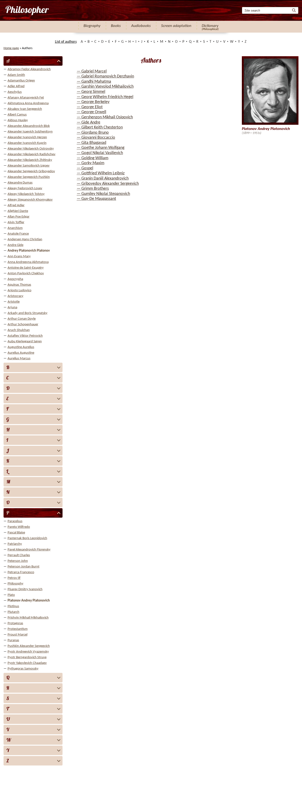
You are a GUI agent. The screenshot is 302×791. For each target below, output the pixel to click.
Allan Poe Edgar (18, 217)
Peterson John (18, 561)
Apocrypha (15, 279)
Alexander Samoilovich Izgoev (29, 166)
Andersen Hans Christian (25, 239)
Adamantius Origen (21, 80)
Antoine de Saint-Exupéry (26, 268)
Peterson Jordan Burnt (23, 566)
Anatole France (18, 234)
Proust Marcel (17, 634)
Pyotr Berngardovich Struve (27, 657)
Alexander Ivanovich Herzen (27, 137)
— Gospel (85, 168)
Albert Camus (17, 114)
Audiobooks (141, 26)
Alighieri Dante (18, 211)
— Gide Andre (88, 122)
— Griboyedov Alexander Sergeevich (108, 183)
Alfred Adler (16, 205)
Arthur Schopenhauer (23, 324)
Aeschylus (15, 92)
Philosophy (15, 583)
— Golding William (92, 158)
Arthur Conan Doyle (22, 319)
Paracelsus (15, 521)
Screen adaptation (176, 26)
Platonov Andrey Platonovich (29, 600)
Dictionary (210, 26)
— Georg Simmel (91, 92)
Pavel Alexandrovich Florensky (29, 549)
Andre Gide (15, 245)
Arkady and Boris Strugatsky (27, 313)
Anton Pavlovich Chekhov (26, 273)
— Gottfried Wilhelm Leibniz (101, 173)
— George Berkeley (93, 102)
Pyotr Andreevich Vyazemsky (28, 651)
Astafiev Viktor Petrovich (25, 336)
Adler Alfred (16, 86)
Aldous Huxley (18, 120)
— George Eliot (90, 107)
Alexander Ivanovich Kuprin (27, 143)
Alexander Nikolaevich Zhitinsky (30, 160)
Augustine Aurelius (21, 347)
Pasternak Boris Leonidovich (27, 538)
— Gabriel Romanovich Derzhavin (105, 76)
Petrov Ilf (14, 578)
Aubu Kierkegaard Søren (25, 341)
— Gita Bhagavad (91, 143)
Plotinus (13, 606)
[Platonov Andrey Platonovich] (27, 10)
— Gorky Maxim (90, 163)
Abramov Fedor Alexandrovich (29, 69)
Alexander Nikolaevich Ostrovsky (31, 148)
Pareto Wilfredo (19, 527)
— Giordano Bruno (93, 132)
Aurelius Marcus (19, 358)
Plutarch (13, 612)
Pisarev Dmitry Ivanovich (25, 589)
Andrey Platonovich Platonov (29, 251)
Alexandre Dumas (20, 183)
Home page (11, 48)
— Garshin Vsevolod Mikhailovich (105, 86)
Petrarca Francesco (21, 572)
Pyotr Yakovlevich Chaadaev (27, 663)
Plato (11, 595)
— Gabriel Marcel (92, 71)
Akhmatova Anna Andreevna (28, 103)
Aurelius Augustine (21, 353)
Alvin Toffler (16, 222)
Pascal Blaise (16, 532)
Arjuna (12, 307)
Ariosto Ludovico (19, 290)
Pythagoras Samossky (23, 669)
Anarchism (15, 228)
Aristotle (14, 302)
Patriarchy (15, 544)
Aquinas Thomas (19, 285)
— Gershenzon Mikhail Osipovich (105, 117)
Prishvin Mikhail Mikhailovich (28, 617)
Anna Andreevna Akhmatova (28, 262)
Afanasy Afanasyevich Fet (26, 97)
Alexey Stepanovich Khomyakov (30, 200)
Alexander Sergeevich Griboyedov (31, 171)
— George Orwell (91, 112)
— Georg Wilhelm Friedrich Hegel (105, 97)
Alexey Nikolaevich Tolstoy (26, 194)
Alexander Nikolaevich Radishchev (31, 154)
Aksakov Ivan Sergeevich (25, 109)
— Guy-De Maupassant (96, 199)
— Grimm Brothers (93, 188)
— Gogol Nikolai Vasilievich (100, 153)
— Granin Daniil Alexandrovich (103, 178)
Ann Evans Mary (19, 256)
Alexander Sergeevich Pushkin (29, 177)
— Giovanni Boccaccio (96, 137)
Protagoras (15, 623)
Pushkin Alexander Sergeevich (29, 646)
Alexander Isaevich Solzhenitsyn (30, 131)
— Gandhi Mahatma (94, 81)
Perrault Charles (19, 555)
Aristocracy (15, 296)
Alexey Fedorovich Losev (25, 188)
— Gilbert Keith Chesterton (100, 127)
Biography (92, 26)
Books (116, 26)
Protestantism (18, 629)
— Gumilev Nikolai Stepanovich (103, 194)
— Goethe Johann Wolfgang (100, 148)
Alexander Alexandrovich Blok (29, 126)
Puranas (13, 640)
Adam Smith (16, 75)
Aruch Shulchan (19, 330)
